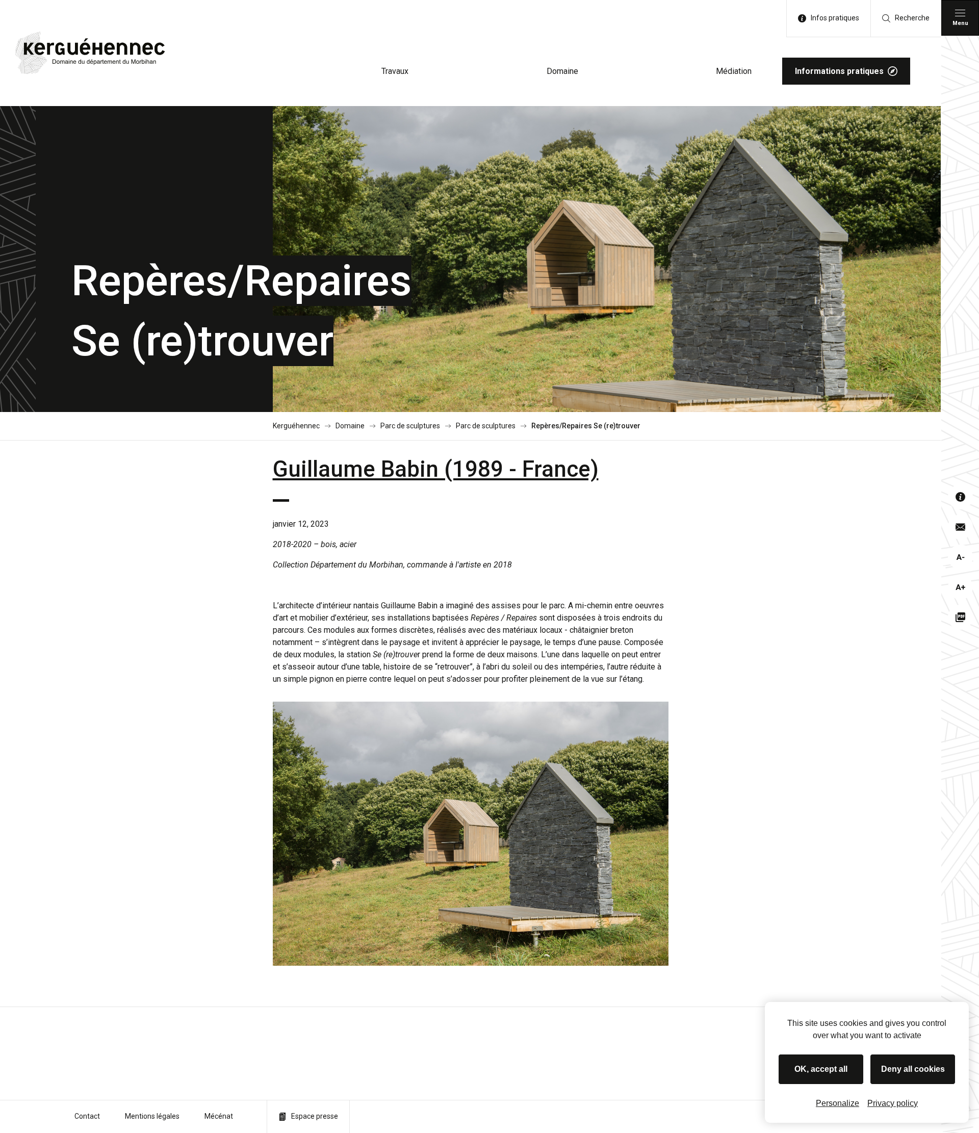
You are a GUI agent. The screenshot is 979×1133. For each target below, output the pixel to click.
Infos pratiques (835, 18)
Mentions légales (152, 1116)
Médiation (734, 71)
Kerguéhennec (296, 426)
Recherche (912, 18)
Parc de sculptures (410, 426)
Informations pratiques (839, 71)
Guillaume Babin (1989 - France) (436, 469)
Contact (87, 1116)
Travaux (394, 71)
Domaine (562, 71)
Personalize (837, 1103)
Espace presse (314, 1116)
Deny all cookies (913, 1069)
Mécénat (218, 1116)
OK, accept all (820, 1069)
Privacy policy (892, 1103)
